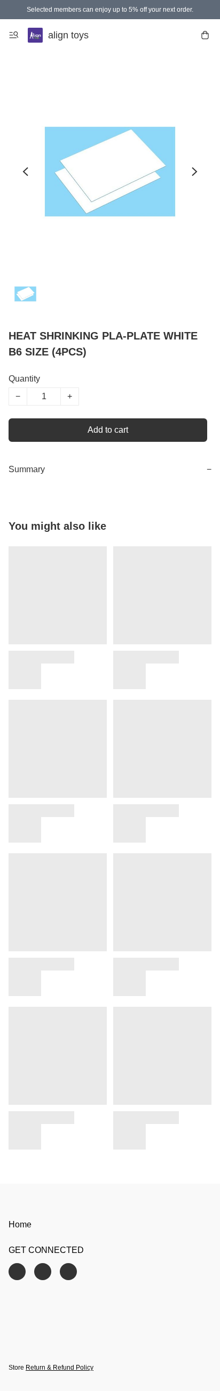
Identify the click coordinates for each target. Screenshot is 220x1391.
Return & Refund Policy (59, 1367)
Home (20, 1224)
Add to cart (108, 429)
